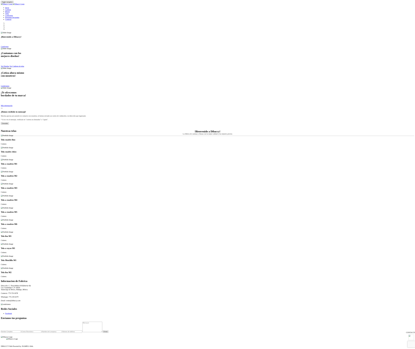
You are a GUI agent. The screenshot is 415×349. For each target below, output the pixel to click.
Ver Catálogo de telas (17, 66)
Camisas (8, 10)
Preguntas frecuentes (12, 17)
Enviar (106, 331)
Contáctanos (5, 86)
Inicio (7, 8)
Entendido (5, 123)
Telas (7, 13)
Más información (6, 106)
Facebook (8, 313)
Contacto (8, 19)
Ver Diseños (5, 66)
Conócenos (9, 15)
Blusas (7, 12)
